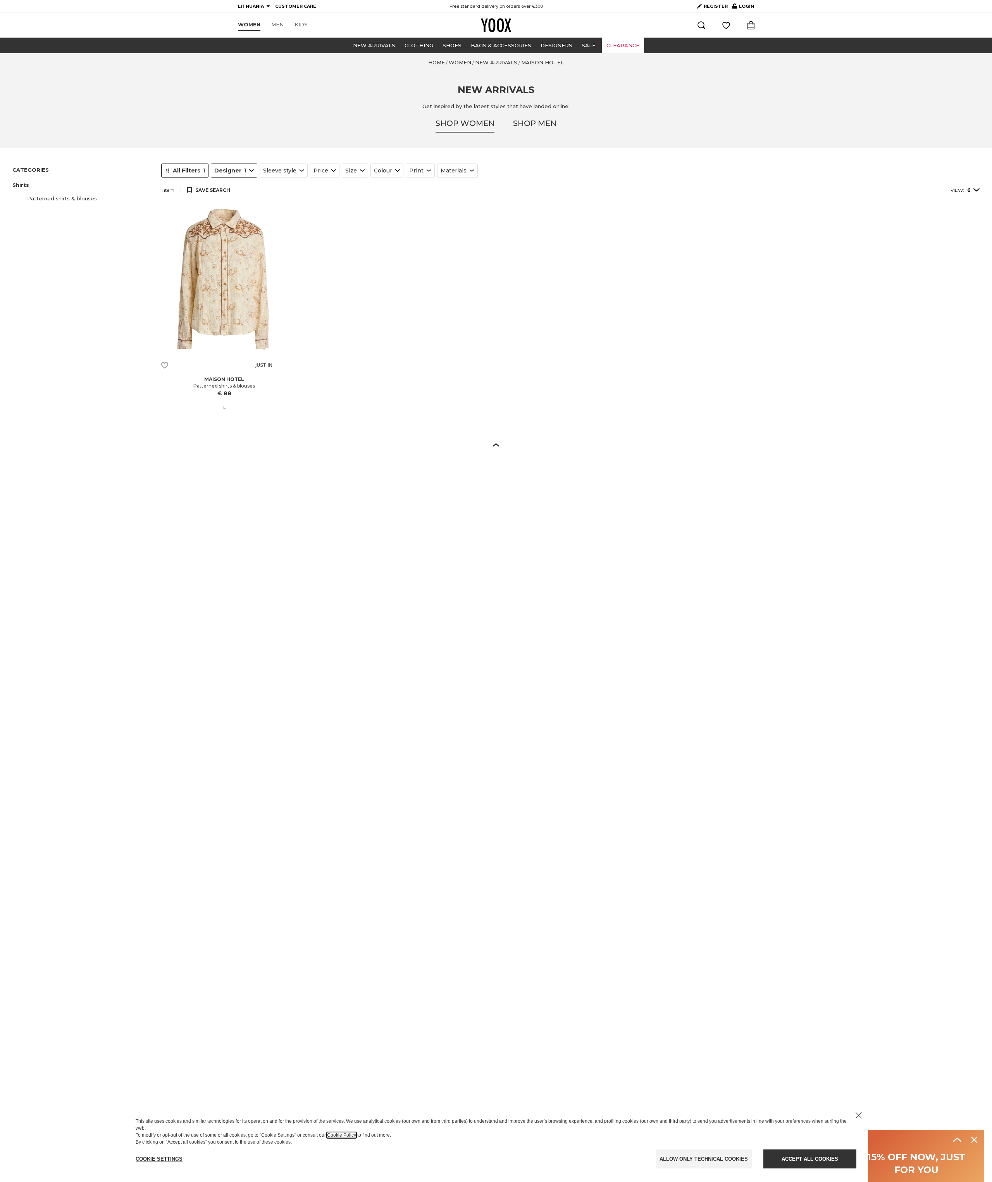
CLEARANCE (622, 45)
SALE (589, 45)
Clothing (419, 45)
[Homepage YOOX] (496, 25)
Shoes (452, 45)
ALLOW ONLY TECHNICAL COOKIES (704, 1159)
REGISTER (716, 6)
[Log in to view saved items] (726, 25)
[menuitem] (249, 25)
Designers (556, 45)
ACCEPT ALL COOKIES (810, 1159)
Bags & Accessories (501, 45)
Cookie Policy (341, 1135)
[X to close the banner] (859, 1115)
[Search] (701, 25)
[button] (82, 185)
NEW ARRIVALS (374, 45)
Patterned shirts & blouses (62, 198)
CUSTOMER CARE (295, 6)
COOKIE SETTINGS (159, 1159)
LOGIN (743, 7)
